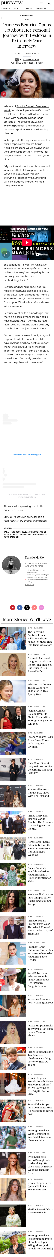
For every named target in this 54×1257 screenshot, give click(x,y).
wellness (41, 8)
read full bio (29, 585)
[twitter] (27, 607)
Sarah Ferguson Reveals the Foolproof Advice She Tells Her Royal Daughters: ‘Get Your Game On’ (26, 534)
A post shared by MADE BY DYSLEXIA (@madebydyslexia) (27, 495)
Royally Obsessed (27, 15)
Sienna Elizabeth (13, 298)
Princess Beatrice (30, 114)
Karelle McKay (31, 60)
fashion (6, 8)
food (29, 8)
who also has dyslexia (33, 291)
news (27, 19)
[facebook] (19, 607)
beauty (18, 8)
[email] (41, 607)
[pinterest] (3, 94)
